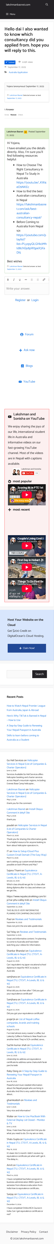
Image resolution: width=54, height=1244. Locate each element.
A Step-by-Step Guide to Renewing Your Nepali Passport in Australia (24, 728)
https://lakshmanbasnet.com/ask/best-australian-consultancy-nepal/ (31, 211)
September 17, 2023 (14, 98)
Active (6, 115)
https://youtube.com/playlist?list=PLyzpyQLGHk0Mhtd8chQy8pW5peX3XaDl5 (31, 244)
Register (20, 300)
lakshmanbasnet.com (18, 5)
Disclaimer (12, 1232)
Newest (13, 115)
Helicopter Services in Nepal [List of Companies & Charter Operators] (26, 764)
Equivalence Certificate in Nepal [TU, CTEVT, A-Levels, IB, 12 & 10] (24, 874)
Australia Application (18, 72)
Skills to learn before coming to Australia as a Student (23, 737)
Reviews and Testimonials (28, 919)
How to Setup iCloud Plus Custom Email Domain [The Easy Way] (26, 853)
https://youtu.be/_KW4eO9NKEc (31, 184)
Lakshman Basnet (16, 789)
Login (35, 300)
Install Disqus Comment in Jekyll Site (25, 811)
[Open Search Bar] (47, 5)
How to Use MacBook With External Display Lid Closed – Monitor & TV (26, 1120)
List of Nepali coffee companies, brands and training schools (23, 1022)
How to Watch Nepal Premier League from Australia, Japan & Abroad (26, 708)
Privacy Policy (28, 1232)
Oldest (20, 115)
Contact (43, 1232)
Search (39, 674)
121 (26, 132)
